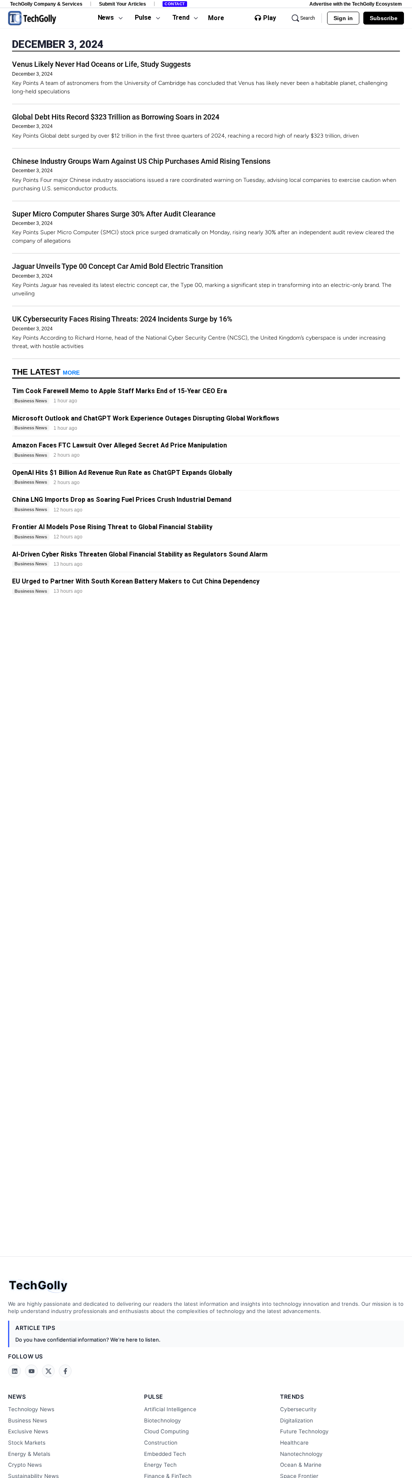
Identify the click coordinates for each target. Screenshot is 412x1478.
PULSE (153, 1396)
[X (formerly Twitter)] (48, 1371)
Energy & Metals (29, 1454)
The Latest (46, 371)
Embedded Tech (165, 1454)
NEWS (17, 1396)
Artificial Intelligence (170, 1409)
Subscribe (384, 18)
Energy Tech (160, 1465)
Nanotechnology (301, 1454)
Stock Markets (26, 1442)
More (216, 18)
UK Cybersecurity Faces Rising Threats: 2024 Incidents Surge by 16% (122, 319)
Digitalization (296, 1420)
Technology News (31, 1409)
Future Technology (304, 1431)
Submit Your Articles (122, 4)
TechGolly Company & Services (46, 4)
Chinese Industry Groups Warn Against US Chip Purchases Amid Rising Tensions (141, 161)
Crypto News (25, 1465)
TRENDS (292, 1396)
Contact (175, 4)
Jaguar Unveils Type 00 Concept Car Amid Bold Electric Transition (117, 266)
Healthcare (294, 1442)
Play (269, 18)
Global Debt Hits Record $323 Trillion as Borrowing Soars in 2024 (115, 117)
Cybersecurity (298, 1409)
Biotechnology (162, 1420)
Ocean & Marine (300, 1465)
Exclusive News (28, 1431)
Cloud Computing (166, 1431)
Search (307, 18)
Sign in (343, 18)
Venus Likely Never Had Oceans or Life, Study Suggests (101, 64)
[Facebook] (65, 1371)
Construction (160, 1442)
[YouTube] (31, 1371)
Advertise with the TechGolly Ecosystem (355, 4)
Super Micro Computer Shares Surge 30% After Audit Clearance (114, 214)
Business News (27, 1420)
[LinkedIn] (14, 1371)
